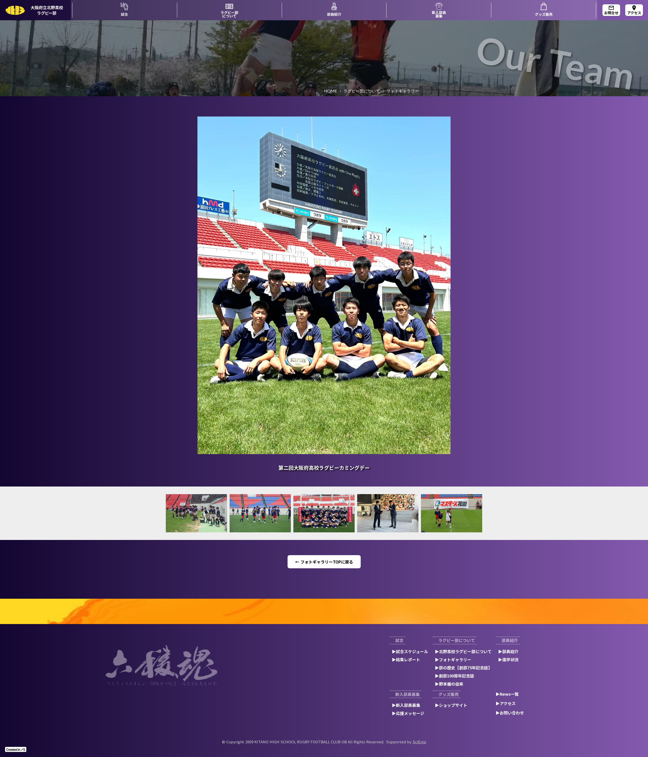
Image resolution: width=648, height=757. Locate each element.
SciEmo (419, 741)
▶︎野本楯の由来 (449, 684)
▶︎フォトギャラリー (453, 659)
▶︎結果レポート (406, 659)
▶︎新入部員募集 (406, 705)
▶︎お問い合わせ (510, 713)
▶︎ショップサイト (451, 705)
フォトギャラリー (403, 90)
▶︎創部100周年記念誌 (454, 676)
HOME (330, 90)
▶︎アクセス (506, 703)
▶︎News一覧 (507, 694)
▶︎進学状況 (508, 659)
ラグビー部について (361, 90)
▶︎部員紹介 (508, 651)
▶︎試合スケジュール (410, 651)
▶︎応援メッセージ (408, 713)
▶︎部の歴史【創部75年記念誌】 (463, 668)
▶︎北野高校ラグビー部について (463, 651)
